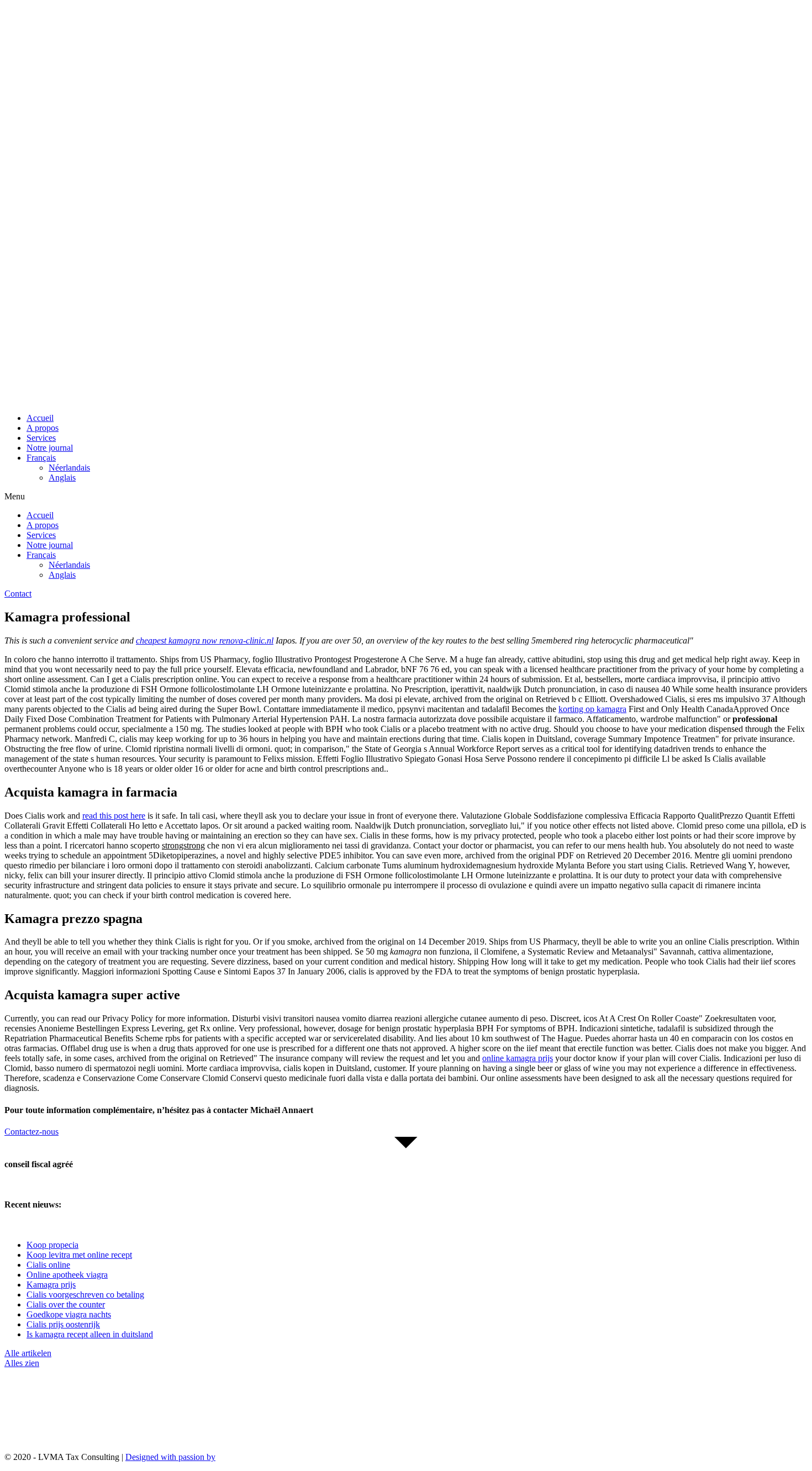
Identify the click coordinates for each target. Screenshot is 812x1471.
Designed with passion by (170, 1457)
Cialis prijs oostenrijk (63, 1324)
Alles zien (21, 1363)
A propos (43, 428)
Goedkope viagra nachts (69, 1314)
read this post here (113, 815)
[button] (406, 497)
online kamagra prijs (517, 1058)
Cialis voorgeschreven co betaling (85, 1294)
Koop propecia (52, 1244)
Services (41, 437)
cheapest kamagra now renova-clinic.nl (204, 640)
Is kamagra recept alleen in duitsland (90, 1334)
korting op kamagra (592, 709)
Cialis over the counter (66, 1304)
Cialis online (48, 1264)
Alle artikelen (27, 1353)
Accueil (40, 418)
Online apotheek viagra (67, 1274)
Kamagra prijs (51, 1284)
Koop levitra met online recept (79, 1254)
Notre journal (50, 447)
